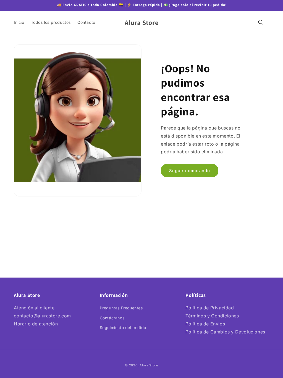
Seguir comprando (189, 170)
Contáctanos (112, 317)
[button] (261, 22)
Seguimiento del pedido (123, 327)
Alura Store (149, 365)
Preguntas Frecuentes (121, 307)
